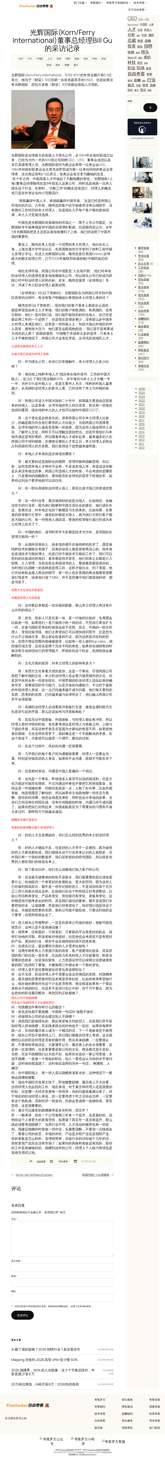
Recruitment (133, 24)
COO (140, 19)
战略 (148, 40)
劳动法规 (143, 256)
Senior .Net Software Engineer (34, 1175)
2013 (141, 436)
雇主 (76, 64)
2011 (141, 444)
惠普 (140, 41)
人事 (151, 24)
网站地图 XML (73, 1454)
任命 (140, 29)
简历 (140, 63)
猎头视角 (63, 1161)
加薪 (138, 35)
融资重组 (143, 326)
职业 (104, 58)
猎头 (86, 58)
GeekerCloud (107, 1452)
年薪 (144, 35)
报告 (140, 46)
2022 (142, 400)
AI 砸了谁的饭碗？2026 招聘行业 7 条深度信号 (45, 1349)
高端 (149, 90)
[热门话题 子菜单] (86, 2)
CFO (30, 58)
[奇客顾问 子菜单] (102, 2)
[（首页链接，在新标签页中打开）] (36, 6)
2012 (142, 440)
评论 (14, 1219)
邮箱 (14, 1276)
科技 (94, 58)
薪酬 (137, 80)
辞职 (130, 90)
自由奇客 (41, 1161)
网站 (13, 1291)
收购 (77, 58)
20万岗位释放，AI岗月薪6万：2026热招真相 (45, 1384)
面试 (143, 90)
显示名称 (16, 1260)
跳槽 (67, 64)
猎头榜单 (143, 287)
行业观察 (143, 334)
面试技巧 (143, 358)
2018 (142, 416)
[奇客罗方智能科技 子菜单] (130, 2)
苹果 (149, 74)
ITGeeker (80, 1452)
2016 (142, 424)
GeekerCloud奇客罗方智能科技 (98, 1450)
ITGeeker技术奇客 (66, 1450)
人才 (50, 58)
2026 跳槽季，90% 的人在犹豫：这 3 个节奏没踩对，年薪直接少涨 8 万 (53, 1372)
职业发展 (143, 303)
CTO (147, 19)
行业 (151, 80)
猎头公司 (132, 57)
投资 (59, 58)
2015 (142, 428)
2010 (142, 448)
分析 (131, 34)
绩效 (146, 63)
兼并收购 (143, 248)
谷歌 (138, 85)
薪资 (130, 80)
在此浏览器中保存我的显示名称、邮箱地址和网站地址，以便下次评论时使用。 (54, 1306)
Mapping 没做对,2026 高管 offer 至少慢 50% (44, 1360)
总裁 (132, 40)
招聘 (68, 58)
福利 (140, 57)
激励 (138, 52)
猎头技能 (143, 279)
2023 (142, 396)
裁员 (131, 85)
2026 (142, 389)
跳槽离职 (143, 342)
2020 (142, 408)
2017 (141, 420)
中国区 (40, 58)
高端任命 (143, 366)
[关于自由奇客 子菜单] (146, 9)
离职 (147, 57)
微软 (151, 35)
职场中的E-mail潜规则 (95, 1175)
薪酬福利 (143, 318)
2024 (142, 392)
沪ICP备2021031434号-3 (87, 1454)
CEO (21, 58)
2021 (142, 404)
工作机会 (143, 267)
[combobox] (134, 107)
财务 (58, 64)
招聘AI (142, 275)
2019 (142, 412)
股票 (148, 68)
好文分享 (143, 263)
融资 (144, 81)
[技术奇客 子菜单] (146, 2)
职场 (49, 64)
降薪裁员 (143, 350)
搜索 (130, 101)
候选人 (148, 29)
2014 (142, 432)
